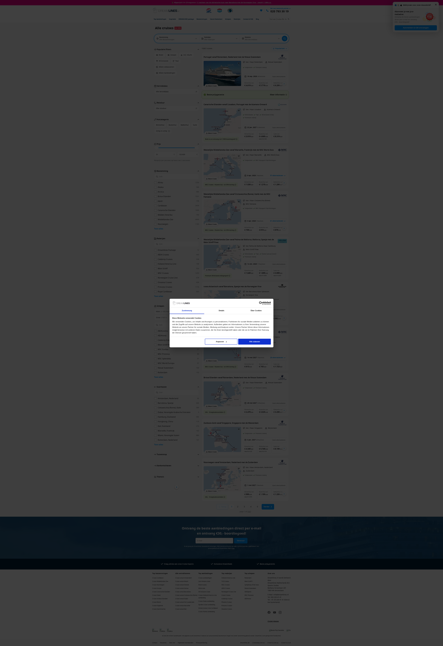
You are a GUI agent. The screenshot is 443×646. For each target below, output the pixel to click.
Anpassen (220, 342)
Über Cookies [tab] (256, 311)
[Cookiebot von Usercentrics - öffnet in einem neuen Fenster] (261, 303)
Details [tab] (221, 311)
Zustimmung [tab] (187, 311)
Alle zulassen (254, 342)
